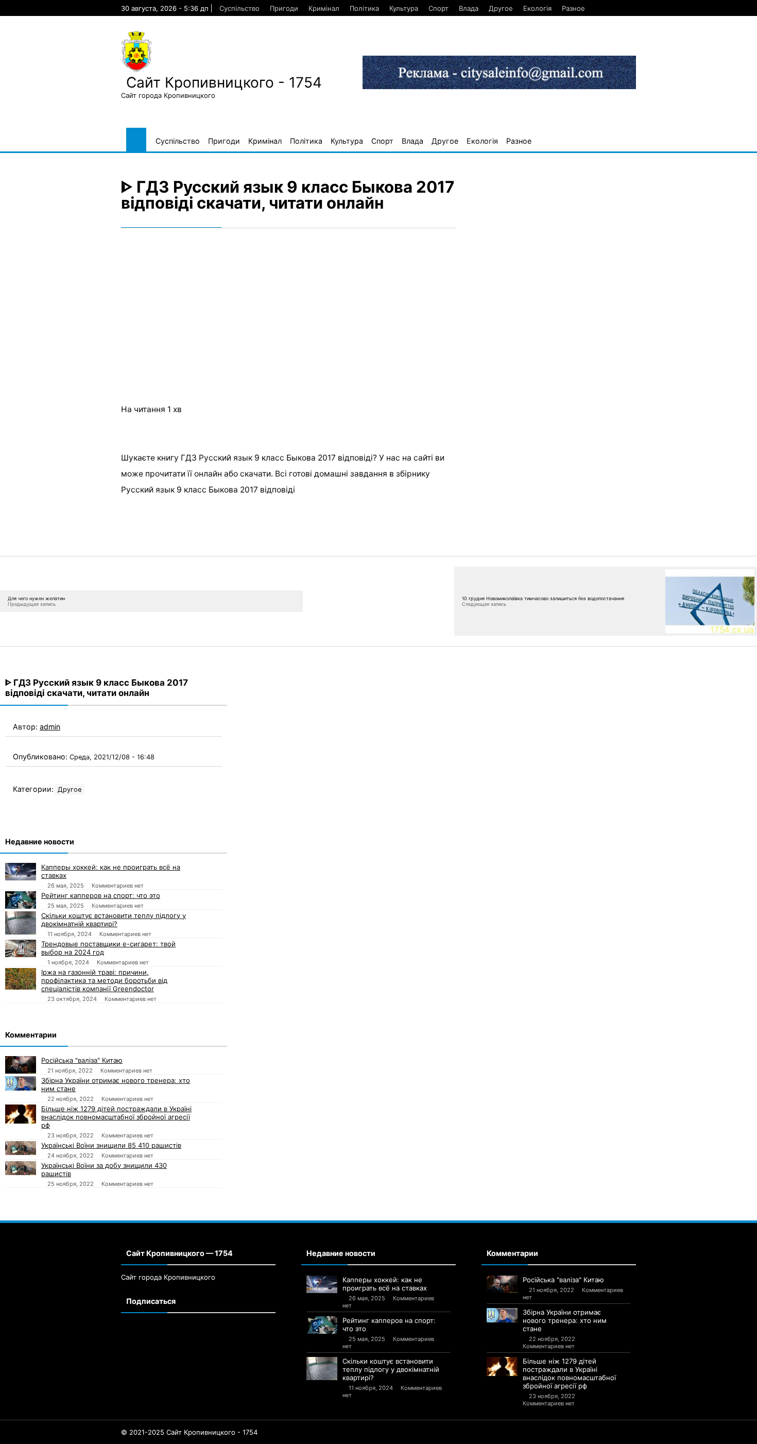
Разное (573, 8)
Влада (468, 8)
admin (50, 726)
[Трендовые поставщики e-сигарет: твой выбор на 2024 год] (20, 948)
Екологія (537, 8)
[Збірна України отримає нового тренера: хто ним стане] (20, 1083)
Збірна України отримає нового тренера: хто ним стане (115, 1084)
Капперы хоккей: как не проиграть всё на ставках (110, 871)
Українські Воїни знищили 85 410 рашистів (111, 1145)
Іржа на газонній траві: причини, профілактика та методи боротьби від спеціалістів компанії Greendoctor (104, 980)
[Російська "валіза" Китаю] (20, 1065)
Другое (501, 8)
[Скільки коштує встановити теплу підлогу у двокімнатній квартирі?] (20, 923)
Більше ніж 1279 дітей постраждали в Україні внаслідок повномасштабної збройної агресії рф (116, 1117)
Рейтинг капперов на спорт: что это (100, 895)
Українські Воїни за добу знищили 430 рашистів (104, 1169)
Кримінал (323, 8)
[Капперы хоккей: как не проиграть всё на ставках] (20, 871)
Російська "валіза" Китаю (82, 1060)
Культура (403, 8)
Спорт (438, 8)
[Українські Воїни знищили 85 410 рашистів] (20, 1148)
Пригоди (284, 8)
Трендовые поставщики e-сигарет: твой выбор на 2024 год (108, 948)
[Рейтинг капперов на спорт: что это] (20, 900)
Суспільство (239, 8)
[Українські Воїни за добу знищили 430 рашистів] (20, 1168)
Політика (364, 8)
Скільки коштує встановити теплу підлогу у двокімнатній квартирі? (113, 919)
